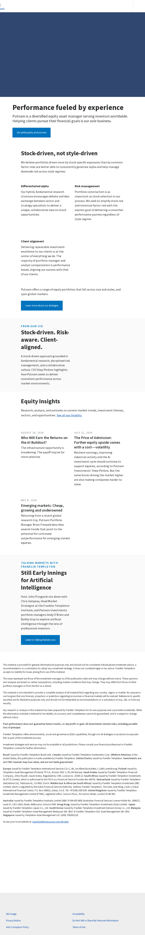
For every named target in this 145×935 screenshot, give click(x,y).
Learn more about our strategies (41, 305)
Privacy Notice (13, 920)
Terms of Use (78, 927)
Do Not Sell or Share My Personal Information (95, 920)
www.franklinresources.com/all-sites (50, 821)
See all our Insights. (69, 415)
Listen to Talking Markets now (40, 639)
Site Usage (11, 913)
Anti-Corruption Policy (17, 927)
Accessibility (78, 913)
